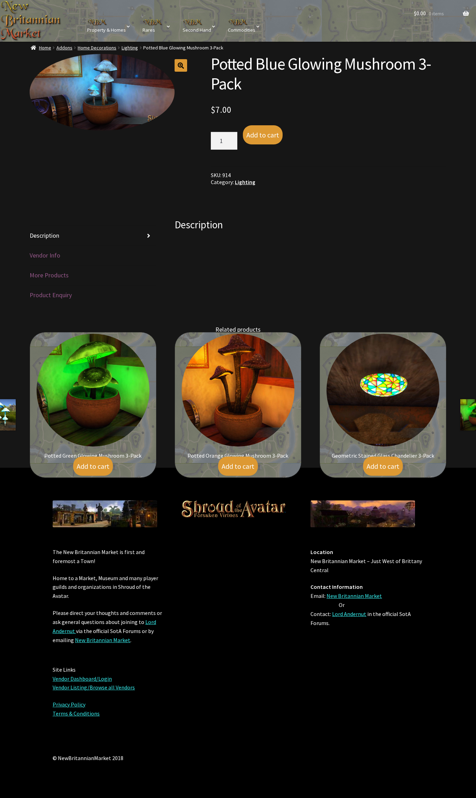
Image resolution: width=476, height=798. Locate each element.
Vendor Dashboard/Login (82, 678)
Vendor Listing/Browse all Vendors (94, 687)
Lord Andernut (349, 613)
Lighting (130, 48)
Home (45, 48)
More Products (49, 275)
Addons (64, 48)
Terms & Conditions (76, 713)
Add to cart (262, 135)
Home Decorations (97, 48)
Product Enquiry (51, 295)
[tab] (93, 236)
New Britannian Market (102, 640)
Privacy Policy (69, 704)
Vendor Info (45, 255)
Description (44, 235)
